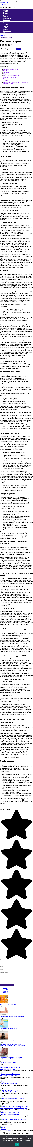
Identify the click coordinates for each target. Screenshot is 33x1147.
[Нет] (31, 1141)
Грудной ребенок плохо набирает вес (12, 1016)
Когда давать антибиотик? (11, 75)
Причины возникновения (11, 69)
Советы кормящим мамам (8, 1092)
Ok (17, 1144)
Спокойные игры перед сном (9, 1114)
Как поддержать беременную (9, 1075)
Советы (5, 13)
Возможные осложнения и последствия (16, 82)
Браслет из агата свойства (8, 1041)
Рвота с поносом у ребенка (8, 1029)
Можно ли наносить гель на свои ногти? (12, 1046)
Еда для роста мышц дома (8, 1004)
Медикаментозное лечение (12, 74)
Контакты (6, 20)
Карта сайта (7, 18)
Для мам (6, 12)
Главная (5, 10)
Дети (5, 15)
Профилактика (8, 83)
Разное (5, 16)
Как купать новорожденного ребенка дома (14, 1108)
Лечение (6, 72)
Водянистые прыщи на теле (8, 1083)
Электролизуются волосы (8, 1062)
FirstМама (3, 4)
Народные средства (9, 77)
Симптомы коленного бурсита (9, 1069)
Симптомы (6, 71)
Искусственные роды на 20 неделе (11, 1058)
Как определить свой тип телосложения (12, 1121)
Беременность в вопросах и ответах (11, 1100)
